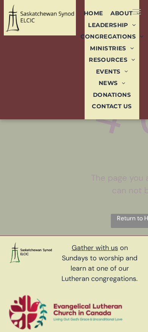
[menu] (136, 11)
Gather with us (95, 247)
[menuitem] (93, 13)
